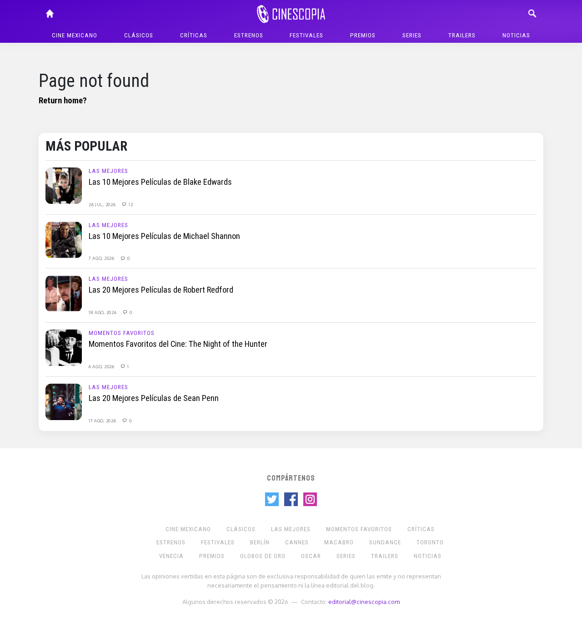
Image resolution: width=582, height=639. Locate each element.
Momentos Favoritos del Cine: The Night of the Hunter (178, 344)
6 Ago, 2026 (102, 366)
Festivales (306, 35)
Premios (363, 35)
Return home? (63, 101)
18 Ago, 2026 (103, 312)
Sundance (385, 542)
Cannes (297, 542)
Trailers (462, 35)
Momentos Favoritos (122, 333)
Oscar (311, 556)
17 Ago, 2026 (103, 420)
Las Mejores (108, 170)
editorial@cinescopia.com (364, 601)
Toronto (430, 542)
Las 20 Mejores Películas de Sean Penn (154, 398)
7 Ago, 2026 (102, 258)
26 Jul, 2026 (103, 204)
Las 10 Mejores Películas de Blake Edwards (160, 182)
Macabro (339, 542)
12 (130, 204)
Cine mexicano (74, 35)
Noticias (516, 35)
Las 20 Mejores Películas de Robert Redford (161, 290)
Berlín (260, 542)
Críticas (193, 35)
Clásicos (138, 35)
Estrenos (248, 35)
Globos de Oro (263, 556)
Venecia (171, 556)
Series (411, 35)
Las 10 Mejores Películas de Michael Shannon (164, 236)
